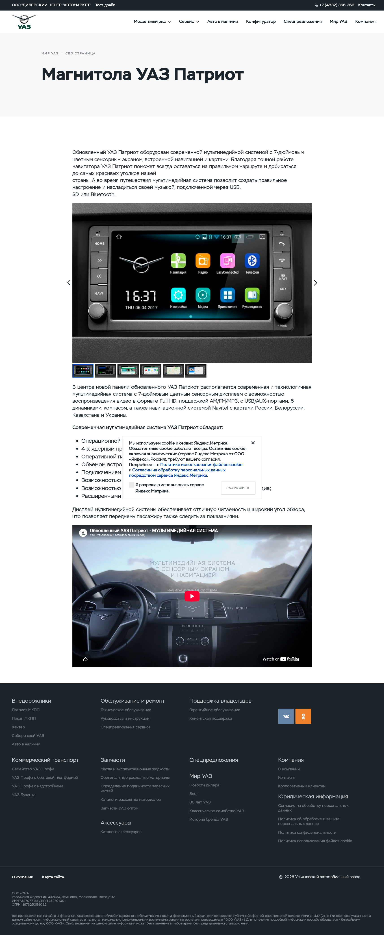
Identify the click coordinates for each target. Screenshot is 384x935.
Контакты (366, 5)
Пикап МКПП (24, 718)
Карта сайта (53, 877)
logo (31, 22)
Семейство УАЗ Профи (33, 769)
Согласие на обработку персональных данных (313, 808)
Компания (365, 21)
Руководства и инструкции (125, 718)
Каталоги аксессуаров (121, 831)
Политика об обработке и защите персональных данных (309, 821)
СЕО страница (80, 53)
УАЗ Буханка (23, 794)
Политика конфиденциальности (307, 832)
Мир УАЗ (338, 21)
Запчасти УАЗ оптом (119, 808)
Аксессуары (116, 822)
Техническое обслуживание (126, 710)
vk (286, 716)
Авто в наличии (222, 21)
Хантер (18, 727)
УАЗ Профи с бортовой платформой (45, 777)
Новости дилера (204, 785)
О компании (289, 769)
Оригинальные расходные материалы (135, 777)
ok (303, 716)
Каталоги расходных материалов (131, 799)
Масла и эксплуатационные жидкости (135, 769)
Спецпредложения (303, 21)
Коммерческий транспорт (45, 759)
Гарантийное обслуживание (214, 710)
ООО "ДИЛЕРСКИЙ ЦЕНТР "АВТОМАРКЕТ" (51, 5)
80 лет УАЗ (200, 802)
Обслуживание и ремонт (133, 700)
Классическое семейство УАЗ (216, 811)
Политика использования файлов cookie (315, 841)
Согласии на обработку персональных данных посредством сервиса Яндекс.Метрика (177, 472)
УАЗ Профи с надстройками (37, 786)
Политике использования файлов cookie (201, 465)
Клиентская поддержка (210, 718)
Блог (193, 793)
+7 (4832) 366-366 (336, 5)
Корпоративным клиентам (301, 786)
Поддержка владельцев (220, 700)
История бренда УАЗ (208, 819)
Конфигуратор (261, 21)
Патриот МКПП (26, 710)
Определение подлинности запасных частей (135, 788)
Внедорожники (31, 700)
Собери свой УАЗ (28, 735)
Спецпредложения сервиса (125, 727)
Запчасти (113, 759)
